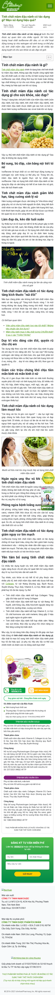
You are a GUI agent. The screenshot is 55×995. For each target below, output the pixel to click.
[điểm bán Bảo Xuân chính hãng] (48, 477)
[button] (48, 57)
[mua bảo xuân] (39, 691)
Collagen (10, 584)
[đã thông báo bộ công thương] (26, 958)
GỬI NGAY (27, 874)
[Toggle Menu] (50, 6)
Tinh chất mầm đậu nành (13, 69)
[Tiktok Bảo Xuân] (47, 509)
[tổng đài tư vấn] (14, 690)
